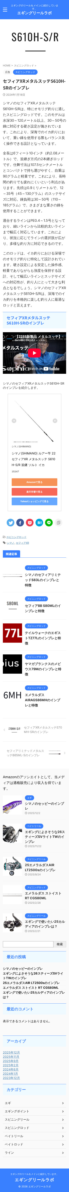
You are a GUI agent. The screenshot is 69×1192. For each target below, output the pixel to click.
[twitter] (10, 522)
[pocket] (30, 522)
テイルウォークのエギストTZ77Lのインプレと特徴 (43, 638)
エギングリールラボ (34, 13)
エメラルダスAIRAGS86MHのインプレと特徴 (42, 700)
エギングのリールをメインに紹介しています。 (34, 1174)
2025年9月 (11, 1061)
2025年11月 (11, 1057)
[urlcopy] (58, 522)
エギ (8, 1103)
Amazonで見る (34, 482)
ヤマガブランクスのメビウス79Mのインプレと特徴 (43, 669)
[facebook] (20, 522)
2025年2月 (11, 1065)
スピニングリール (17, 1119)
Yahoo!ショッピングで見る (34, 501)
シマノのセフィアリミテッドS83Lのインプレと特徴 (43, 580)
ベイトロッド (14, 1144)
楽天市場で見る (34, 491)
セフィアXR (22, 542)
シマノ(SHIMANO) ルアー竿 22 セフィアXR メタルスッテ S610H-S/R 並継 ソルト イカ (34, 459)
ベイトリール (14, 1136)
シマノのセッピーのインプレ (23, 968)
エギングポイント (17, 1111)
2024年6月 (11, 1069)
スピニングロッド (16, 537)
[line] (49, 522)
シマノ (10, 542)
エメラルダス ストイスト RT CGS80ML (30, 988)
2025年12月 (11, 1052)
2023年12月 (11, 1078)
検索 (60, 944)
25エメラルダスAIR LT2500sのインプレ (31, 983)
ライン (9, 1152)
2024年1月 (10, 1074)
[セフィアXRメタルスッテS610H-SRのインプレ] (39, 522)
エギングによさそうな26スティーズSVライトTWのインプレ (45, 837)
